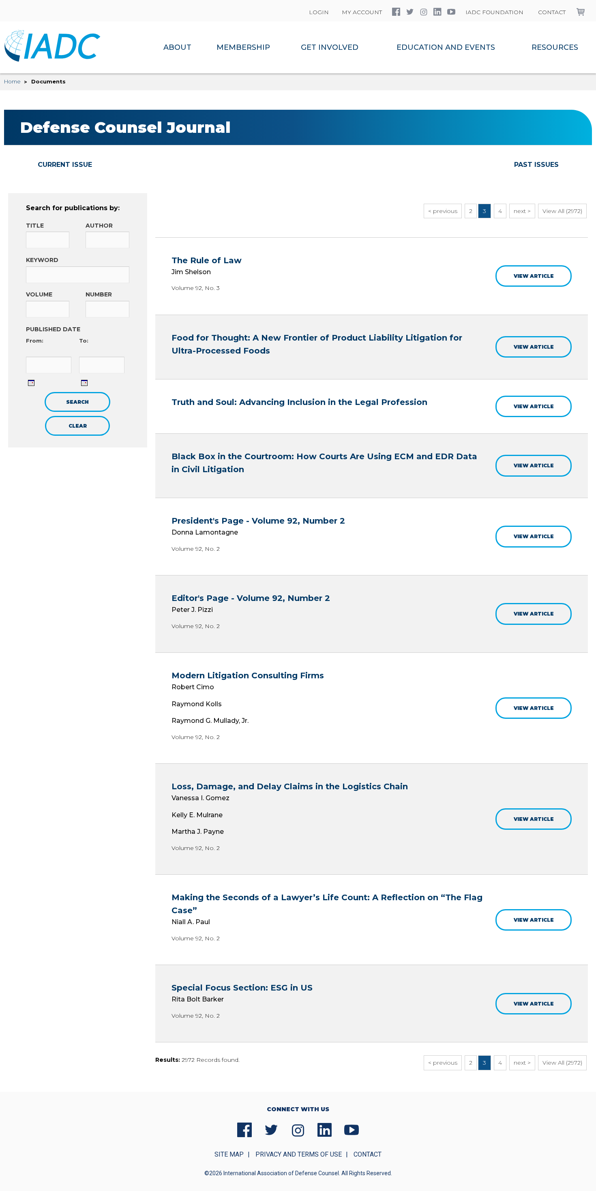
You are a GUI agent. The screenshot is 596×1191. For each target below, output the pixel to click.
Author (99, 225)
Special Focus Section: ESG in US (242, 988)
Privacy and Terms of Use (298, 1154)
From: (34, 340)
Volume (39, 294)
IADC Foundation (494, 12)
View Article (534, 276)
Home (12, 81)
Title (35, 225)
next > (522, 211)
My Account (362, 12)
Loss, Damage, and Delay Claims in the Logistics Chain (290, 786)
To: (83, 340)
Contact (552, 12)
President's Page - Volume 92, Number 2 (258, 521)
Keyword (42, 260)
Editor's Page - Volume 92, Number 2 (251, 598)
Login (319, 12)
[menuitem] (177, 47)
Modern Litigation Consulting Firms (248, 675)
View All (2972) (562, 211)
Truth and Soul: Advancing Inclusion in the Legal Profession (299, 402)
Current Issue (65, 164)
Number (99, 294)
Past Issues (536, 164)
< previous (442, 211)
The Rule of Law (207, 260)
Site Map (229, 1154)
